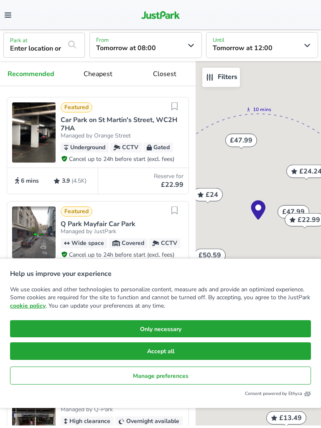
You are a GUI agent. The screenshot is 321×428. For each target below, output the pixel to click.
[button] (98, 145)
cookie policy (28, 306)
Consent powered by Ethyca (273, 393)
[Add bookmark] (174, 111)
